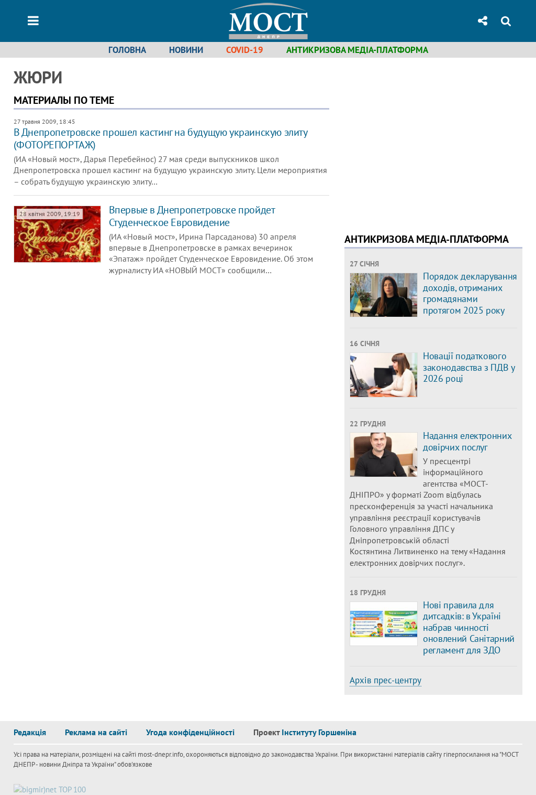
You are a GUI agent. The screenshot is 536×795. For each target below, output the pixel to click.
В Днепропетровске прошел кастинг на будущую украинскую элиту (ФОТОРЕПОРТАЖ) (160, 138)
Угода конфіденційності (190, 732)
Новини (186, 50)
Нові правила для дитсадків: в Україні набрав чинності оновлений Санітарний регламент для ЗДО (469, 627)
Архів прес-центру (385, 680)
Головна (127, 50)
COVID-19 (244, 50)
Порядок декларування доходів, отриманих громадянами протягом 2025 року (470, 293)
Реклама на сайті (96, 732)
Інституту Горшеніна (319, 732)
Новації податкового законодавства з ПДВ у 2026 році (468, 367)
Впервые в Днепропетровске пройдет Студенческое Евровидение (192, 216)
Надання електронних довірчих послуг (467, 441)
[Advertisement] (432, 141)
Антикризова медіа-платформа (357, 50)
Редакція (30, 732)
